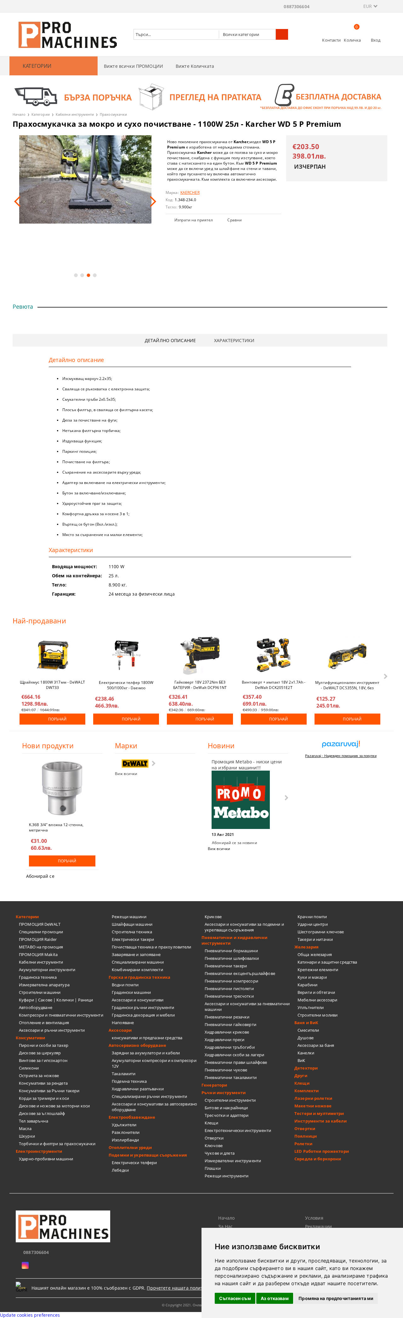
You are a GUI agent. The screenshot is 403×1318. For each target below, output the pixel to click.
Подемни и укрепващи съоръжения (148, 1155)
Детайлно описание (170, 340)
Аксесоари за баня (316, 1045)
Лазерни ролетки (313, 1098)
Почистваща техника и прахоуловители (151, 947)
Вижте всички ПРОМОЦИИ (133, 66)
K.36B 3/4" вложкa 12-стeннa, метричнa (56, 827)
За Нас (225, 1226)
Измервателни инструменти (233, 1160)
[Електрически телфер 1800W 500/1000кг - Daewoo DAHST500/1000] (126, 655)
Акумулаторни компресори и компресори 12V (154, 1063)
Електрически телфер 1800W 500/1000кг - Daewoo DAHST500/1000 (126, 685)
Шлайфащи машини (132, 924)
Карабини (307, 985)
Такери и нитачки (315, 939)
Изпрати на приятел (193, 220)
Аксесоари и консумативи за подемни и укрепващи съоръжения (244, 927)
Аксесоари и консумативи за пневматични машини (247, 1006)
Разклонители (126, 1132)
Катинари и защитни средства (327, 962)
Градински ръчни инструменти (143, 1007)
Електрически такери (133, 939)
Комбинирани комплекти (137, 969)
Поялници (305, 1136)
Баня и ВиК (306, 1022)
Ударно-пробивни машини (46, 1159)
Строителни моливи (318, 1015)
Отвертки (214, 1138)
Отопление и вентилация (44, 1022)
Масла (25, 1128)
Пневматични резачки (227, 1017)
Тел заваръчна (33, 1121)
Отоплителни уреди (130, 1147)
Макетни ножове (313, 1106)
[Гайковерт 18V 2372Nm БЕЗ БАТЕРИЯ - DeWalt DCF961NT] (199, 655)
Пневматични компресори (231, 981)
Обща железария (315, 954)
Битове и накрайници (226, 1108)
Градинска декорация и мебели (143, 1015)
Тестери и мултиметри (319, 1113)
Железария (306, 947)
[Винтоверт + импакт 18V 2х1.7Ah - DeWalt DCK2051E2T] (273, 655)
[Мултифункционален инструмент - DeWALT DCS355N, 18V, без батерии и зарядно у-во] (347, 655)
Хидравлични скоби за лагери (234, 1055)
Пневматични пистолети (229, 988)
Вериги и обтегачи (316, 992)
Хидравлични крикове (227, 1032)
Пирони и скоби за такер (43, 1045)
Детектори (306, 1068)
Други (300, 1075)
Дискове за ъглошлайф (42, 1113)
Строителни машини (39, 992)
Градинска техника (38, 977)
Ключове (214, 1145)
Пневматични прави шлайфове (236, 1062)
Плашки (213, 1168)
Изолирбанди (125, 1140)
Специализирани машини (138, 962)
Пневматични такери (226, 966)
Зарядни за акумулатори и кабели (146, 1053)
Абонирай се (40, 876)
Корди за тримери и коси (44, 1098)
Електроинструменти (39, 1151)
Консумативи (30, 1038)
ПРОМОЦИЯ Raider (38, 939)
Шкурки (27, 1136)
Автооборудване (35, 1007)
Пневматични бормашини (231, 951)
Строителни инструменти (230, 1100)
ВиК (301, 1060)
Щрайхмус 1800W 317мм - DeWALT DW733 (52, 684)
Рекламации (318, 1226)
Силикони (29, 1068)
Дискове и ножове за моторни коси (54, 1106)
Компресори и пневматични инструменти (61, 1015)
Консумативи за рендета (43, 1083)
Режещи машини (129, 916)
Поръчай (57, 719)
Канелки (306, 1053)
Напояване (123, 1022)
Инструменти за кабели (320, 1121)
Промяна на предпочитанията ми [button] (335, 1298)
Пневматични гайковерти (230, 1024)
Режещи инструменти (226, 1176)
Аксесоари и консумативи (137, 1000)
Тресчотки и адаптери (227, 1115)
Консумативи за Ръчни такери (49, 1090)
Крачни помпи (312, 916)
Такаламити (123, 1073)
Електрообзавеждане (132, 1117)
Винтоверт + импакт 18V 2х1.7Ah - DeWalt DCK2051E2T (274, 684)
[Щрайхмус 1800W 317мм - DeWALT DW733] (52, 655)
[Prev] (19, 201)
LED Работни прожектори (321, 1151)
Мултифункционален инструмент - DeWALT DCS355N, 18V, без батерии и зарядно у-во (347, 685)
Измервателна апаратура (44, 985)
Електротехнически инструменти (238, 1130)
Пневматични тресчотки (229, 996)
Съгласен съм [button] (235, 1298)
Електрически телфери (134, 1162)
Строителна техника (132, 932)
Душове (306, 1038)
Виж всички (126, 773)
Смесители (308, 1030)
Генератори (214, 1085)
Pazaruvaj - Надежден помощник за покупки (340, 756)
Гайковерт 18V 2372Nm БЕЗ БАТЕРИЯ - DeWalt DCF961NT (200, 684)
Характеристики (234, 340)
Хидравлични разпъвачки (138, 1089)
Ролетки (303, 1143)
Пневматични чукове (226, 1070)
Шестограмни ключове (321, 932)
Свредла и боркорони (317, 1159)
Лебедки (120, 1170)
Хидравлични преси (224, 1039)
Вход (376, 40)
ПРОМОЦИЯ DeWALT (39, 924)
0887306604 (296, 6)
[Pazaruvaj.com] (340, 746)
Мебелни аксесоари (317, 1000)
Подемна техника (129, 1081)
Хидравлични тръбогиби (230, 1047)
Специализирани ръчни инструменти (149, 1096)
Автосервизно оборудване (137, 1045)
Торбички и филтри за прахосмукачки (57, 1143)
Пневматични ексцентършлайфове (240, 973)
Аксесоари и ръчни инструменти (52, 1030)
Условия (314, 1218)
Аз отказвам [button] (275, 1298)
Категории (40, 114)
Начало (19, 114)
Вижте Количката (195, 66)
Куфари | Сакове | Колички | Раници (56, 1000)
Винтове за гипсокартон (43, 1060)
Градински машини (131, 992)
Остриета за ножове (39, 1075)
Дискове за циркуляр (40, 1053)
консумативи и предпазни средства (147, 1038)
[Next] (150, 201)
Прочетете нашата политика (179, 1288)
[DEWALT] (135, 763)
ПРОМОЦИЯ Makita (38, 954)
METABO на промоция (41, 947)
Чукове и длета (220, 1153)
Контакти (331, 40)
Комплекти (306, 1090)
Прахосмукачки (113, 114)
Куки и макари (312, 977)
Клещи (211, 1123)
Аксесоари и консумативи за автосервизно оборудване (154, 1106)
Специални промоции (41, 932)
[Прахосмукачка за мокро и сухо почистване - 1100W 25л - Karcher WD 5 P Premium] (85, 179)
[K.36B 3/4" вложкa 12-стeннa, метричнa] (62, 788)
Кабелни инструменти (75, 114)
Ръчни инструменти (224, 1092)
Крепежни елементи (318, 969)
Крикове (213, 916)
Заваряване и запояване (136, 954)
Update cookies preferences (30, 1315)
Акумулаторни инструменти (47, 969)
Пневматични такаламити (231, 1077)
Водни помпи (125, 985)
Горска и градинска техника (139, 977)
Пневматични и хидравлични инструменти (234, 940)
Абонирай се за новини (234, 842)
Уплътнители (311, 1007)
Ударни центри (313, 924)
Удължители (124, 1125)
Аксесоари (120, 1030)
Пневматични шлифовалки (232, 958)
